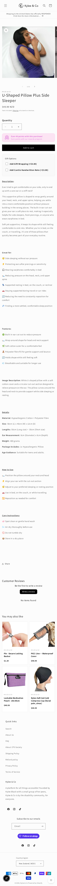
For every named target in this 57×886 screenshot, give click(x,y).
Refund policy (12, 759)
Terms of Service (13, 772)
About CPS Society (14, 747)
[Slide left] (22, 87)
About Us (10, 735)
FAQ (7, 741)
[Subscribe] (42, 826)
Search (9, 729)
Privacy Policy (12, 766)
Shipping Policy (12, 753)
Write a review (28, 591)
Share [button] (7, 564)
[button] (5, 6)
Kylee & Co (24, 883)
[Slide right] (35, 87)
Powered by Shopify (35, 883)
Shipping (15, 110)
